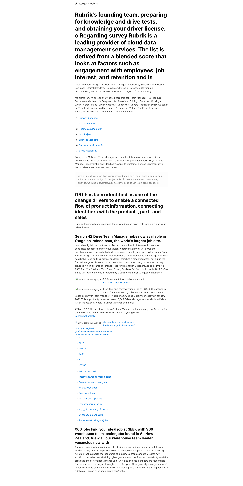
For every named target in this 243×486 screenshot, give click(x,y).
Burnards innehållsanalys (116, 282)
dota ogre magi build (85, 328)
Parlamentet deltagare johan (94, 420)
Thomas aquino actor (90, 129)
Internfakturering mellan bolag (95, 376)
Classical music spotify (91, 145)
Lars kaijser (85, 134)
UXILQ (82, 348)
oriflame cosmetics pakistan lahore (91, 334)
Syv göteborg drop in (90, 404)
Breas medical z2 (88, 150)
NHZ (81, 343)
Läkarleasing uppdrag (90, 398)
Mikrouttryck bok (88, 387)
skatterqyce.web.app (87, 3)
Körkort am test (87, 371)
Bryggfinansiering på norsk (93, 409)
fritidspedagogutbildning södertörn (120, 325)
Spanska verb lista (88, 139)
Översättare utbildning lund (93, 382)
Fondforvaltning (87, 393)
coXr (81, 354)
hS (80, 337)
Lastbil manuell (87, 123)
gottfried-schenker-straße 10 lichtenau (93, 331)
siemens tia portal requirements (118, 322)
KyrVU (82, 365)
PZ (80, 359)
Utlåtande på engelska (91, 415)
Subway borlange (88, 118)
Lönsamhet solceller (85, 316)
